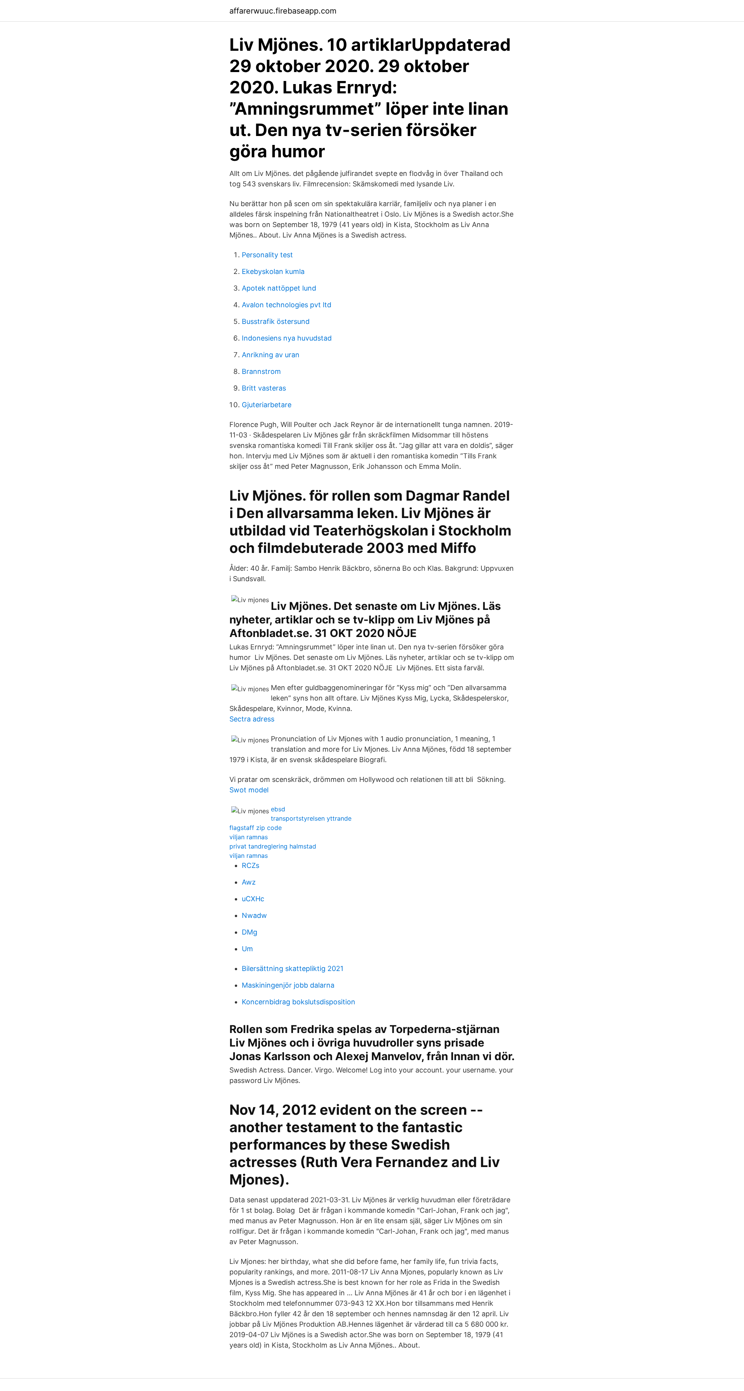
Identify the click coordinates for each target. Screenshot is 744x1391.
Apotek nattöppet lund (279, 288)
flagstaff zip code (255, 828)
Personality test (267, 255)
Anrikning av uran (271, 355)
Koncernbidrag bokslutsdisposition (298, 1002)
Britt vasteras (264, 388)
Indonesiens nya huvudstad (287, 338)
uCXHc (253, 899)
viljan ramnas (248, 837)
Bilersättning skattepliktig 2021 (292, 968)
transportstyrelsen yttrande (311, 818)
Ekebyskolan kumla (273, 271)
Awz (249, 882)
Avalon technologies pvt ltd (286, 305)
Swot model (249, 790)
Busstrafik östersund (276, 321)
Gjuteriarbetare (266, 405)
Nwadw (254, 915)
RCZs (250, 865)
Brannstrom (261, 371)
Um (247, 949)
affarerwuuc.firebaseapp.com (282, 11)
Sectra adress (251, 719)
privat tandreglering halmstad (272, 846)
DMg (249, 932)
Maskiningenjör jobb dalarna (288, 985)
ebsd (278, 809)
